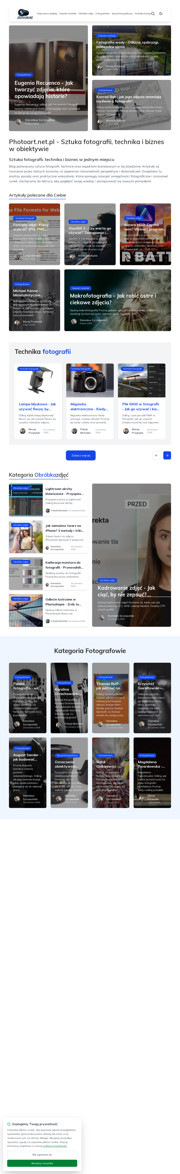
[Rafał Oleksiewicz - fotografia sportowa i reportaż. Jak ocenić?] (110, 772)
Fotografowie (103, 13)
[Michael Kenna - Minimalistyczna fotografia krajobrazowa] (34, 300)
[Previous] (156, 455)
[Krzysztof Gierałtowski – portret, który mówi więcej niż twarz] (152, 698)
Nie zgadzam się (42, 1154)
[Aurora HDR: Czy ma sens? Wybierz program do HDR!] (145, 234)
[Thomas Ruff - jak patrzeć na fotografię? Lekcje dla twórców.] (110, 698)
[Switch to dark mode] (161, 13)
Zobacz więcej (81, 455)
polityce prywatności (55, 1146)
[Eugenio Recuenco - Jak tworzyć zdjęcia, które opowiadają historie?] (48, 78)
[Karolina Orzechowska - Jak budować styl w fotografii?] (69, 698)
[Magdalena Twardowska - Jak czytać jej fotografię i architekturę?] (152, 772)
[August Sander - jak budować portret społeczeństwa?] (27, 772)
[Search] (153, 14)
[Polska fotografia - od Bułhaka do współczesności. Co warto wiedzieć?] (27, 698)
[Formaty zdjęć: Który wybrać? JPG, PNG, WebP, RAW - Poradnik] (34, 234)
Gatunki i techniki (67, 13)
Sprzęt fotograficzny (122, 13)
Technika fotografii (144, 13)
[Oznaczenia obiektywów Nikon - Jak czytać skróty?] (69, 772)
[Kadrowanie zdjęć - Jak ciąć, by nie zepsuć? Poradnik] (131, 555)
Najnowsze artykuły (47, 13)
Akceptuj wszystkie (42, 1163)
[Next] (167, 455)
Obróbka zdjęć (86, 13)
